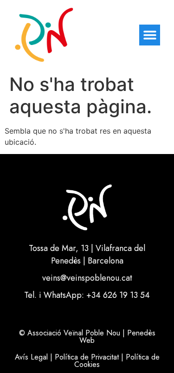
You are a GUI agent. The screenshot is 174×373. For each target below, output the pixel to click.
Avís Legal (31, 357)
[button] (149, 35)
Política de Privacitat (87, 357)
